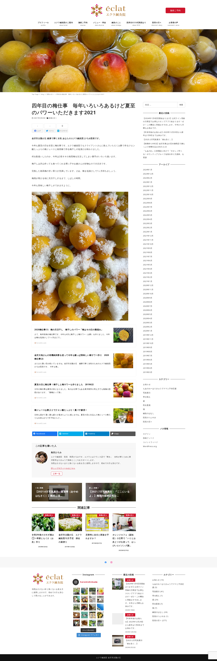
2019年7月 (147, 355)
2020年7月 (147, 306)
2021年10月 (148, 244)
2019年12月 (148, 335)
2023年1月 (147, 182)
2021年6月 (147, 260)
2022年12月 (148, 186)
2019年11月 (148, 339)
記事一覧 (56, 473)
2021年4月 (147, 269)
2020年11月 (148, 289)
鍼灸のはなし (148, 413)
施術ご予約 (175, 10)
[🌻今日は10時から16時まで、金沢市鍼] (92, 599)
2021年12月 (148, 236)
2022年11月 (148, 190)
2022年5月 (147, 215)
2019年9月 (147, 347)
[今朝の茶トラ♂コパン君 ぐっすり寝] (84, 623)
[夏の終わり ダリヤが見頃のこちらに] (100, 591)
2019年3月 (147, 372)
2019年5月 (147, 364)
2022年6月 (147, 211)
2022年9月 (147, 198)
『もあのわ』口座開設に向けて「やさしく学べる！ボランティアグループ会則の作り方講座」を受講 (163, 154)
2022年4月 (147, 219)
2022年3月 (147, 223)
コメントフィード (150, 442)
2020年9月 (147, 298)
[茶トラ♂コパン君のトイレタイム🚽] (92, 607)
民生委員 (146, 405)
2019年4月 (147, 368)
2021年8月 (147, 252)
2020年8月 (147, 302)
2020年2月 (147, 327)
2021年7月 (147, 256)
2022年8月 (147, 203)
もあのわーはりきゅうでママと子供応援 (159, 388)
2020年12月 (148, 285)
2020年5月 (147, 314)
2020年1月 (147, 331)
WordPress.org (150, 446)
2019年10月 (148, 343)
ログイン (146, 434)
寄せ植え (146, 397)
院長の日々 (53, 118)
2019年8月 (147, 351)
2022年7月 (147, 207)
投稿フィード (148, 438)
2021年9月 (147, 248)
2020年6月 (147, 310)
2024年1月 (147, 169)
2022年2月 (147, 227)
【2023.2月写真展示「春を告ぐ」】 (158, 139)
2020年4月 (147, 318)
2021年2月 (147, 277)
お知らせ (146, 384)
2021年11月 (148, 240)
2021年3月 (147, 273)
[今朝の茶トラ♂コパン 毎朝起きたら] (76, 599)
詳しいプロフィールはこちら (63, 468)
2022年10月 (148, 194)
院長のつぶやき (149, 417)
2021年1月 (147, 281)
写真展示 (146, 392)
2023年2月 (147, 178)
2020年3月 (147, 322)
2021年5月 (147, 264)
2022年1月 (147, 231)
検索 (181, 104)
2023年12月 (148, 174)
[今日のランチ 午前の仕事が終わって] (84, 599)
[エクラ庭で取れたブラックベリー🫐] (84, 607)
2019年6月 (147, 360)
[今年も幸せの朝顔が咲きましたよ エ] (84, 591)
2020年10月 (148, 293)
